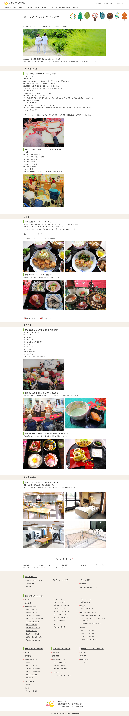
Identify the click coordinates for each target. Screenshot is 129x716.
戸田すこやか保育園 (87, 633)
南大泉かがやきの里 (32, 634)
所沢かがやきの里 (31, 612)
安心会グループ (27, 26)
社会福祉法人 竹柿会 (61, 648)
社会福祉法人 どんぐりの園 (92, 648)
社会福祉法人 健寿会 (34, 648)
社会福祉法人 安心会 (34, 595)
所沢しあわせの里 (87, 609)
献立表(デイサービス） (49, 318)
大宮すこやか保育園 (87, 636)
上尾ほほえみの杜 (59, 665)
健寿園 (28, 662)
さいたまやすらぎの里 (33, 616)
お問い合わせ (60, 567)
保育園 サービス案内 (60, 580)
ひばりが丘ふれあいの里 (34, 637)
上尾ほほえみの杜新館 (61, 669)
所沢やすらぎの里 (45, 26)
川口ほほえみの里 (31, 675)
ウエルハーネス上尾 (60, 662)
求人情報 (83, 584)
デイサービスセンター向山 (62, 675)
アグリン (84, 662)
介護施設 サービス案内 (33, 580)
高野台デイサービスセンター (63, 605)
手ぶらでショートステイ (45, 565)
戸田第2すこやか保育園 (89, 639)
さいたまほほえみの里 (33, 628)
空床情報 (29, 586)
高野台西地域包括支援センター (91, 624)
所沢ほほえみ (85, 602)
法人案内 (28, 599)
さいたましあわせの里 (33, 672)
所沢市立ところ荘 (59, 608)
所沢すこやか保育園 (87, 630)
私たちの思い (100, 565)
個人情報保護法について (89, 587)
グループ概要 (85, 580)
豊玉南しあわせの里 (32, 622)
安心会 (36, 26)
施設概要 (65, 565)
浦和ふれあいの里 (31, 631)
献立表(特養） (30, 318)
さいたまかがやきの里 (33, 669)
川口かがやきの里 (31, 625)
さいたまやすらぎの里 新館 (35, 619)
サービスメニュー (82, 565)
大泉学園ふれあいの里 (33, 640)
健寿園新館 (29, 678)
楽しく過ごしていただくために (33, 567)
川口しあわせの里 (31, 665)
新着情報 (26, 565)
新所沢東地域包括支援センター (91, 615)
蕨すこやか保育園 (31, 691)
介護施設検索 (30, 583)
